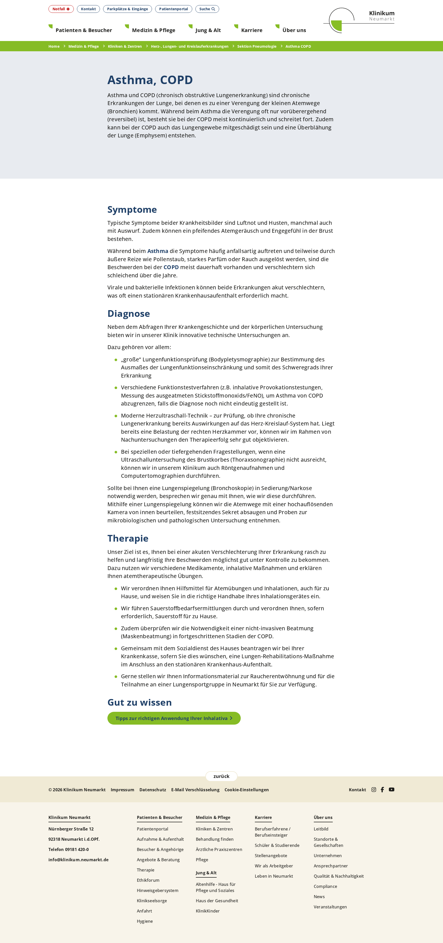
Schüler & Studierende (277, 845)
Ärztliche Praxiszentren (219, 849)
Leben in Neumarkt (274, 876)
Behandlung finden (215, 839)
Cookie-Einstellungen (247, 790)
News (319, 896)
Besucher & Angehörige (160, 849)
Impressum (122, 790)
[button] (61, 9)
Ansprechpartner (331, 866)
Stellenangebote (271, 855)
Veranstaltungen (330, 907)
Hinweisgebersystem (157, 890)
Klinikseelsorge (152, 901)
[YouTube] (392, 789)
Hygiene (145, 921)
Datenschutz (152, 790)
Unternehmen (328, 855)
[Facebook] (382, 789)
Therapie (146, 870)
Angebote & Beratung (158, 860)
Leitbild (321, 829)
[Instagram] (373, 789)
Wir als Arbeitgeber (274, 866)
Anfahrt (144, 911)
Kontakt (357, 790)
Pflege (202, 860)
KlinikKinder (208, 911)
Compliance (325, 886)
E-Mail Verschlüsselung (195, 790)
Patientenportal (152, 829)
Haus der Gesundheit (217, 901)
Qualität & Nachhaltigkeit (339, 876)
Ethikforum (148, 880)
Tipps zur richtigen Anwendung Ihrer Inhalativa (172, 718)
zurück (221, 776)
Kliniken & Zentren (214, 829)
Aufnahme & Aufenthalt (160, 839)
